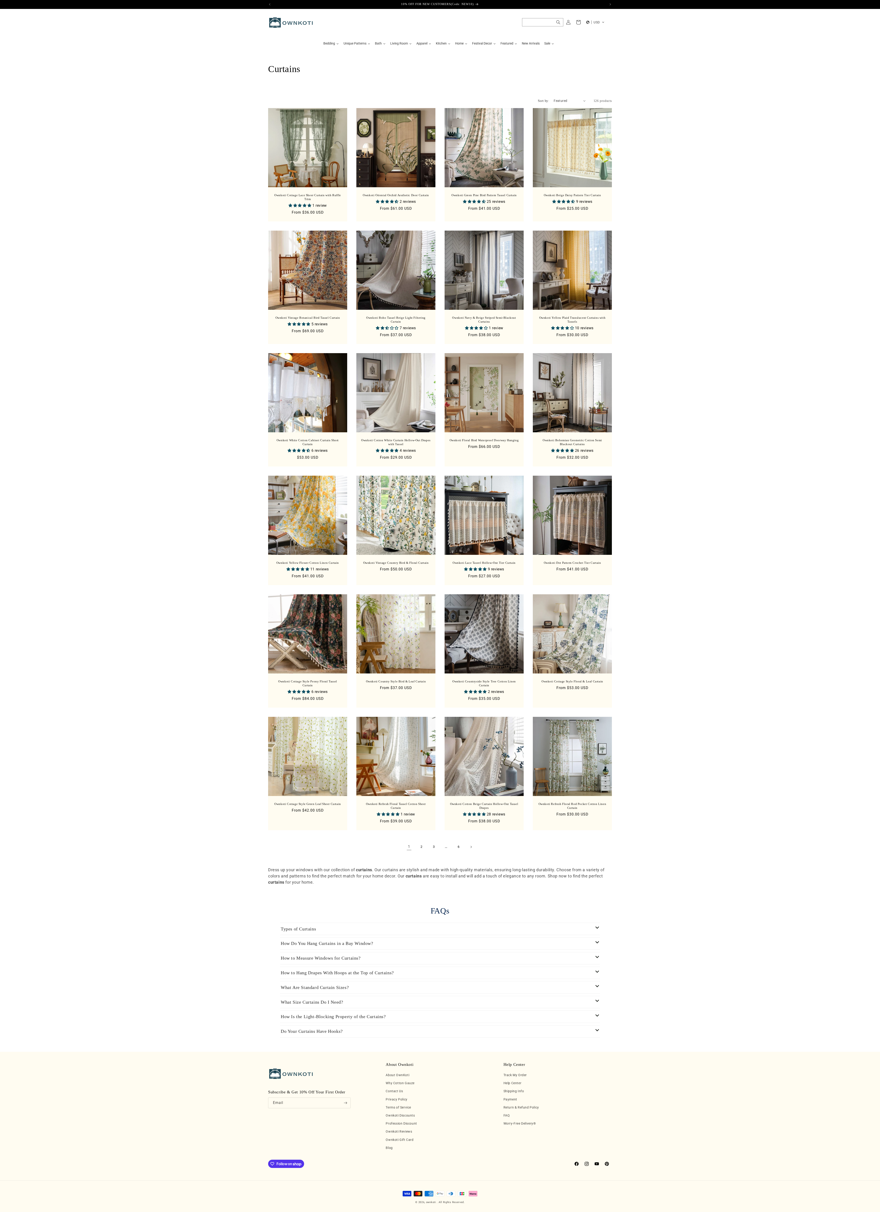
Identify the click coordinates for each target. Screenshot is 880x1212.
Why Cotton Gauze (400, 1083)
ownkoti (431, 1202)
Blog (389, 1148)
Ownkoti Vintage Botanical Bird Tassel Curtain (307, 317)
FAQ (506, 1115)
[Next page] (471, 847)
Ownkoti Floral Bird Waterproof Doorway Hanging (484, 440)
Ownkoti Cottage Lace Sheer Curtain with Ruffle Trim (307, 197)
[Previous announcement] (270, 4)
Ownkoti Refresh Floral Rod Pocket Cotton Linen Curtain (572, 806)
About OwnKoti (397, 1075)
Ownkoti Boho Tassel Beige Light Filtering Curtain (396, 319)
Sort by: (543, 101)
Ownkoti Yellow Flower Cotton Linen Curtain (307, 562)
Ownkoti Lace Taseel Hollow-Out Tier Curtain (484, 562)
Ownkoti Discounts (400, 1115)
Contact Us (394, 1091)
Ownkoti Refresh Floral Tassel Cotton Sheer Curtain (396, 806)
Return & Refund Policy (521, 1107)
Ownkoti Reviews (399, 1132)
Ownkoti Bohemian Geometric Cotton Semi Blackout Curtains (572, 442)
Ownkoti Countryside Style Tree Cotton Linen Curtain (484, 683)
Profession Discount (401, 1123)
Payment (510, 1099)
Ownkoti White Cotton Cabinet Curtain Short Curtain (308, 442)
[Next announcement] (610, 4)
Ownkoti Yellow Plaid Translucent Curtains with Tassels (572, 319)
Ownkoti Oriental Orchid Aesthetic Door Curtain (396, 195)
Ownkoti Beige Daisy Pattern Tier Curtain (572, 195)
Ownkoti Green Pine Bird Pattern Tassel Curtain (484, 195)
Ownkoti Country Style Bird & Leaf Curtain (396, 681)
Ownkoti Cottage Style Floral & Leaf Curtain (572, 681)
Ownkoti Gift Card (399, 1140)
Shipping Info (513, 1091)
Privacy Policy (396, 1099)
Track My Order (515, 1075)
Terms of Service (398, 1107)
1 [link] (409, 846)
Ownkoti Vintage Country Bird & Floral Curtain (396, 562)
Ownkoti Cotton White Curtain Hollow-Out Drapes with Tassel (396, 442)
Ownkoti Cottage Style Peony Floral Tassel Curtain (307, 683)
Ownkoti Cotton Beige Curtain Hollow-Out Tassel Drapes (484, 806)
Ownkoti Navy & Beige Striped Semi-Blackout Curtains (484, 319)
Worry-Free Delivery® (519, 1123)
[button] (542, 22)
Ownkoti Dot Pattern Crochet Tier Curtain (572, 562)
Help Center (512, 1083)
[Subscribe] (345, 1103)
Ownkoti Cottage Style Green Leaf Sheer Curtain (307, 804)
